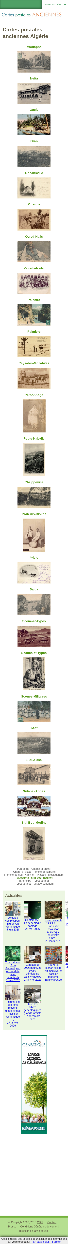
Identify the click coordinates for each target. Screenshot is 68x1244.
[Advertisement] (34, 1168)
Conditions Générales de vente (38, 1226)
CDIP (40, 1222)
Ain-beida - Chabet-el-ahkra (34, 868)
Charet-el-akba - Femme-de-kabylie (34, 871)
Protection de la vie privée (32, 1230)
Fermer (56, 1241)
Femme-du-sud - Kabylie (19, 874)
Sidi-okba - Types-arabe (34, 880)
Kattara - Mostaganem (50, 874)
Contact (51, 1222)
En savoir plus (41, 1241)
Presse (12, 1226)
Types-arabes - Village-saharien (34, 883)
